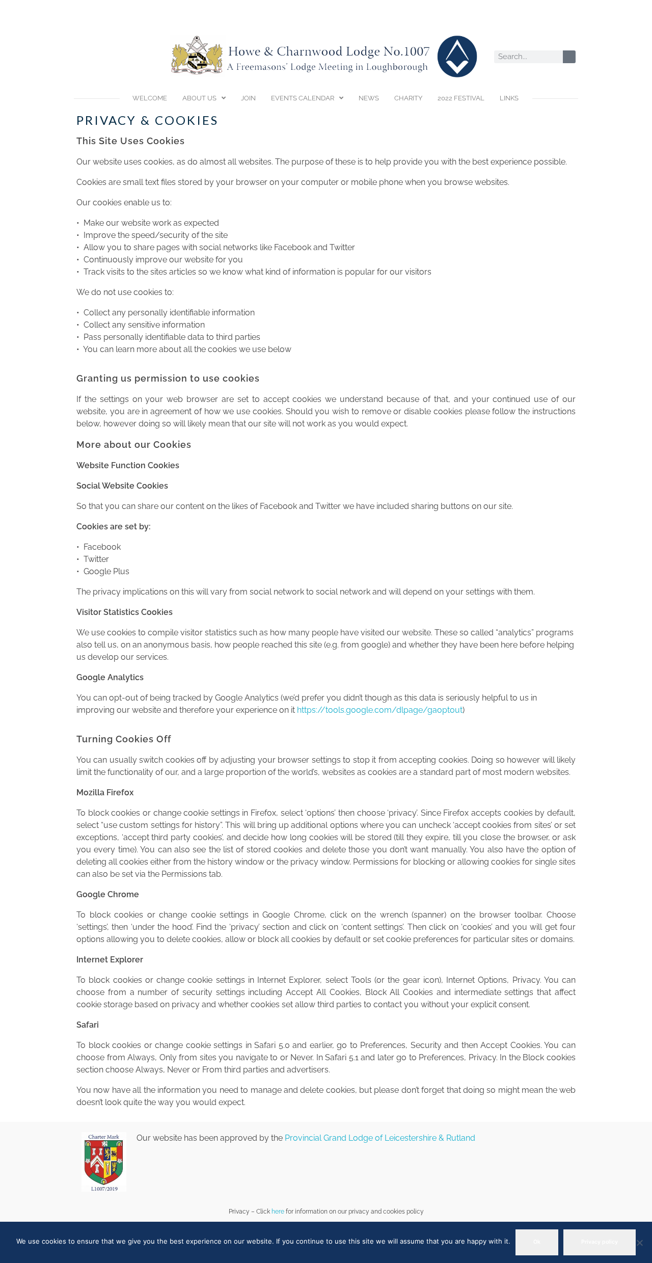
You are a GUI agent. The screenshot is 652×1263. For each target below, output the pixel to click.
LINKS (509, 98)
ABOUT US (199, 98)
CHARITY (408, 98)
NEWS (369, 98)
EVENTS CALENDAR (302, 98)
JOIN (248, 98)
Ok (536, 1242)
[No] (639, 1243)
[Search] (569, 56)
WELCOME (149, 98)
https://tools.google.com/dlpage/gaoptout (380, 710)
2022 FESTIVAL (461, 98)
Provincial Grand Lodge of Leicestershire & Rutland (380, 1138)
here (277, 1211)
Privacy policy (599, 1242)
